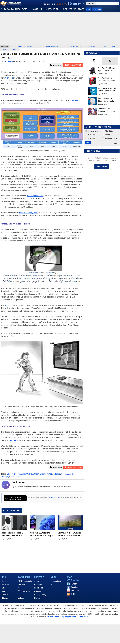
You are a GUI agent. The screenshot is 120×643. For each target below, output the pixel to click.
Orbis (72, 474)
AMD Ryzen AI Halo (75, 46)
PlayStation (34, 474)
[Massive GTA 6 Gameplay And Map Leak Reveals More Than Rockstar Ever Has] (92, 111)
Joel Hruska (18, 482)
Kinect (7, 305)
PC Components (25, 581)
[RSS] (83, 4)
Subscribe (97, 9)
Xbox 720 (65, 474)
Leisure (21, 595)
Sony (9, 474)
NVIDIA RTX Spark (109, 46)
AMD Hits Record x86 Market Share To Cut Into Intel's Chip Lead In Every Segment (107, 89)
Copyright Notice (68, 617)
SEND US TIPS (62, 4)
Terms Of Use (83, 617)
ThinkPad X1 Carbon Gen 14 (25, 46)
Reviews (5, 584)
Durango (4, 477)
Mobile (21, 588)
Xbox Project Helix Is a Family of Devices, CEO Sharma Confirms (12, 534)
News (14, 49)
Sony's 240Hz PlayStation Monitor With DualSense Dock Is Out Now (69, 534)
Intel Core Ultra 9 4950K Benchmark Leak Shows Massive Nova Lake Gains (106, 100)
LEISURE (64, 9)
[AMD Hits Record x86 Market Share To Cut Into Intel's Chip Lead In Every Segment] (92, 91)
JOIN (53, 4)
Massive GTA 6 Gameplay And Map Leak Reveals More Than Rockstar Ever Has (106, 110)
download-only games (28, 213)
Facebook (75, 587)
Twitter (74, 584)
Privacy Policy (40, 595)
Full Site (5, 595)
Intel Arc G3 (92, 46)
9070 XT (108, 135)
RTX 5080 (108, 131)
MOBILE (35, 9)
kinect (57, 474)
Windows (50, 474)
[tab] (94, 61)
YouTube (75, 591)
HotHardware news (53, 497)
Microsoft (9, 78)
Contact (37, 591)
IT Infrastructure (24, 591)
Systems (21, 584)
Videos (21, 598)
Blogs (4, 591)
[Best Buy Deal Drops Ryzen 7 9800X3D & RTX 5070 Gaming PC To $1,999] (92, 71)
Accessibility (56, 581)
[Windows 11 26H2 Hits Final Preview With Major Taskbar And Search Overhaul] (42, 522)
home (4, 49)
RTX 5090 (91, 135)
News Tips (38, 588)
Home (4, 581)
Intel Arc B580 (92, 131)
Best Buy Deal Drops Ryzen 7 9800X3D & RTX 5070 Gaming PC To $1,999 (107, 69)
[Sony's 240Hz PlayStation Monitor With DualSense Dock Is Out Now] (70, 522)
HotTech (37, 598)
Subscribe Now (101, 166)
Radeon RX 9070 (111, 138)
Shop (88, 9)
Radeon (75, 100)
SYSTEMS (25, 9)
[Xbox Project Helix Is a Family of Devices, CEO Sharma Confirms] (14, 522)
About (36, 581)
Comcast (12, 440)
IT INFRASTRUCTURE (49, 9)
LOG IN (47, 4)
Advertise (38, 584)
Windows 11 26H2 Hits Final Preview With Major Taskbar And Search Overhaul (41, 534)
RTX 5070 (91, 138)
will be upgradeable (35, 196)
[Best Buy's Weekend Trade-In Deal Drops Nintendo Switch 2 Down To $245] (92, 81)
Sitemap (5, 598)
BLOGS (81, 9)
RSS (73, 594)
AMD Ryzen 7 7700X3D (52, 46)
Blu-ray (43, 474)
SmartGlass (14, 477)
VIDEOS (72, 9)
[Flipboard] (79, 4)
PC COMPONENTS (12, 9)
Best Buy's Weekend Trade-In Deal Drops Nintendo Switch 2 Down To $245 (106, 79)
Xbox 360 (24, 474)
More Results (115, 143)
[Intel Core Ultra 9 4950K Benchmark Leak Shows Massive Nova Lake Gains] (92, 101)
